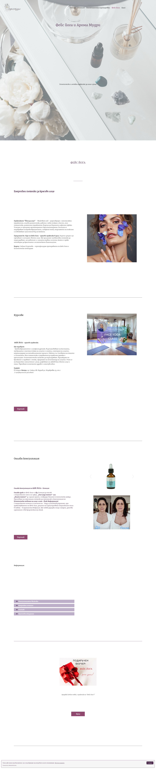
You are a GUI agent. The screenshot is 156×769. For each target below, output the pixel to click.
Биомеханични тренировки (98, 8)
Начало (73, 8)
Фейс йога (116, 8)
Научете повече (59, 763)
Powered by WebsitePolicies (9, 765)
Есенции (81, 8)
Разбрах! (149, 763)
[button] (20, 409)
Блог (123, 8)
